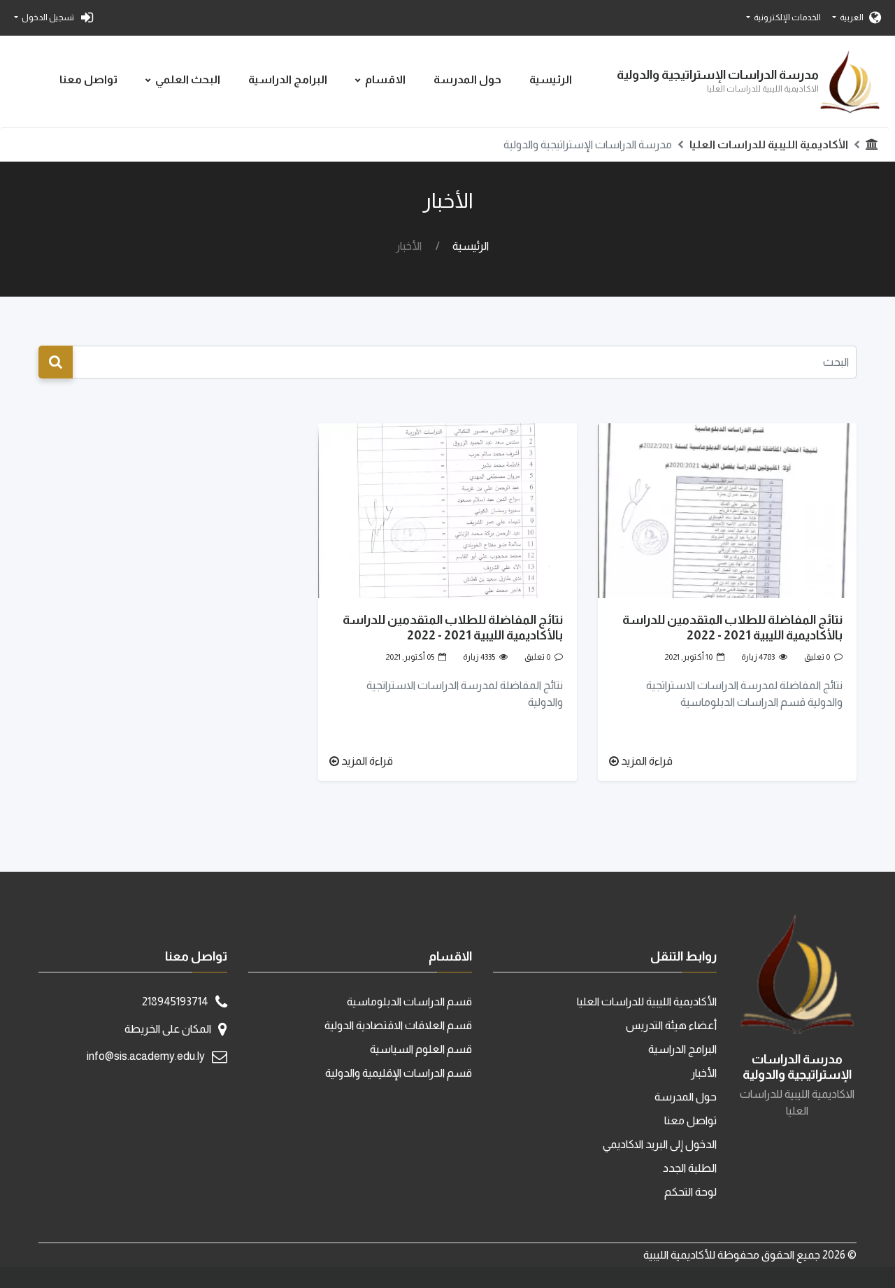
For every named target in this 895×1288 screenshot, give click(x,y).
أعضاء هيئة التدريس (671, 1025)
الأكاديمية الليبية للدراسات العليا (768, 144)
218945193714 (175, 1001)
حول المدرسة (467, 79)
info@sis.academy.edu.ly (146, 1056)
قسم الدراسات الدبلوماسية (409, 1001)
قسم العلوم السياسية (421, 1049)
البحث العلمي (187, 79)
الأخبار (704, 1073)
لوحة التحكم (690, 1192)
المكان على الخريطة (167, 1029)
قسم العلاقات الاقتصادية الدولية (398, 1025)
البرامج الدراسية (287, 79)
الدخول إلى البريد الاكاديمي (660, 1144)
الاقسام (385, 79)
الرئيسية (550, 79)
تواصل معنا (88, 79)
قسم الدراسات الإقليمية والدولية (398, 1073)
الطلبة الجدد (690, 1168)
